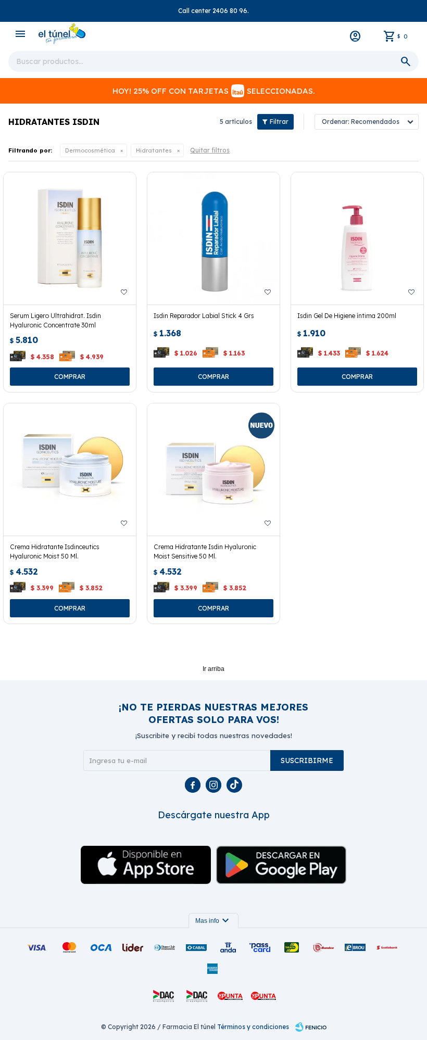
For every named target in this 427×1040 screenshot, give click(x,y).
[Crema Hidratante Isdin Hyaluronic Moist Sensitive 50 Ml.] (213, 469)
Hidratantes (154, 150)
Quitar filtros (210, 150)
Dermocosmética (90, 150)
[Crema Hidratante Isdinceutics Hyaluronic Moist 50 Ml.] (70, 469)
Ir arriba (213, 669)
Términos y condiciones (253, 1027)
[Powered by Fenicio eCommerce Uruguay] (310, 1027)
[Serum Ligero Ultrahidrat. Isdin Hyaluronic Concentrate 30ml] (70, 238)
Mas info (213, 921)
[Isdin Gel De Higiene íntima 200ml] (357, 238)
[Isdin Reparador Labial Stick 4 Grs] (213, 238)
